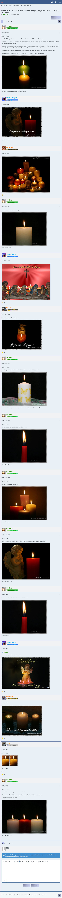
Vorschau (26, 885)
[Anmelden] (55, 2)
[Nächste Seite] (11, 21)
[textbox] (31, 871)
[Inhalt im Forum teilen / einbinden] (59, 21)
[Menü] (60, 2)
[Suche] (51, 2)
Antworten (35, 885)
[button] (4, 880)
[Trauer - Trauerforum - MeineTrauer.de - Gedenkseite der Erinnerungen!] (2, 2)
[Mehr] (59, 33)
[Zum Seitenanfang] (59, 895)
